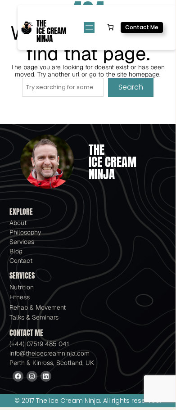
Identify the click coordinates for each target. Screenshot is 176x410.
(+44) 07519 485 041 (39, 344)
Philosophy (25, 232)
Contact (20, 261)
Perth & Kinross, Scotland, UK (51, 363)
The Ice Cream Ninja (51, 31)
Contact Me (141, 27)
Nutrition (21, 287)
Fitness (19, 297)
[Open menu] (89, 27)
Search (130, 87)
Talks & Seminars (34, 317)
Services (21, 242)
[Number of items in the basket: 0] (110, 27)
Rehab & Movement (37, 307)
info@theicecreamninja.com (49, 353)
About (18, 223)
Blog (16, 251)
